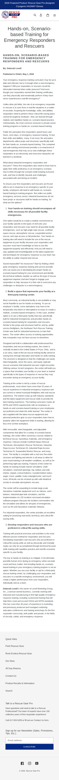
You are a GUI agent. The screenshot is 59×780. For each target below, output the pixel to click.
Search (8, 691)
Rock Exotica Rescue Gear (18, 653)
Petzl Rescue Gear (14, 646)
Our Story (10, 661)
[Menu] (54, 15)
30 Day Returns (13, 668)
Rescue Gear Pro (33, 771)
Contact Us (10, 676)
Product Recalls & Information (19, 683)
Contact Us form (41, 720)
